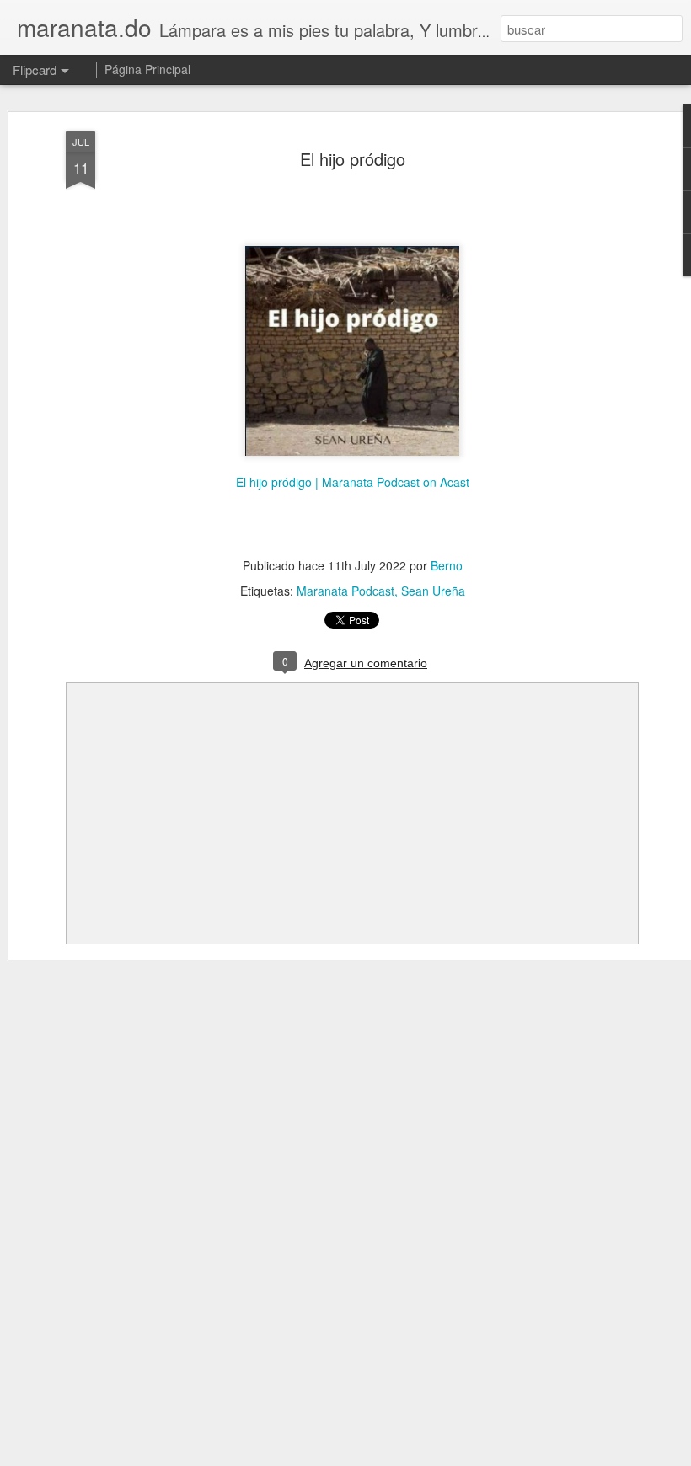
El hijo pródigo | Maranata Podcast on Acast (352, 482)
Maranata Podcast (345, 590)
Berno (447, 565)
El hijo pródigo (352, 159)
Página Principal (147, 69)
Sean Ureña (433, 590)
